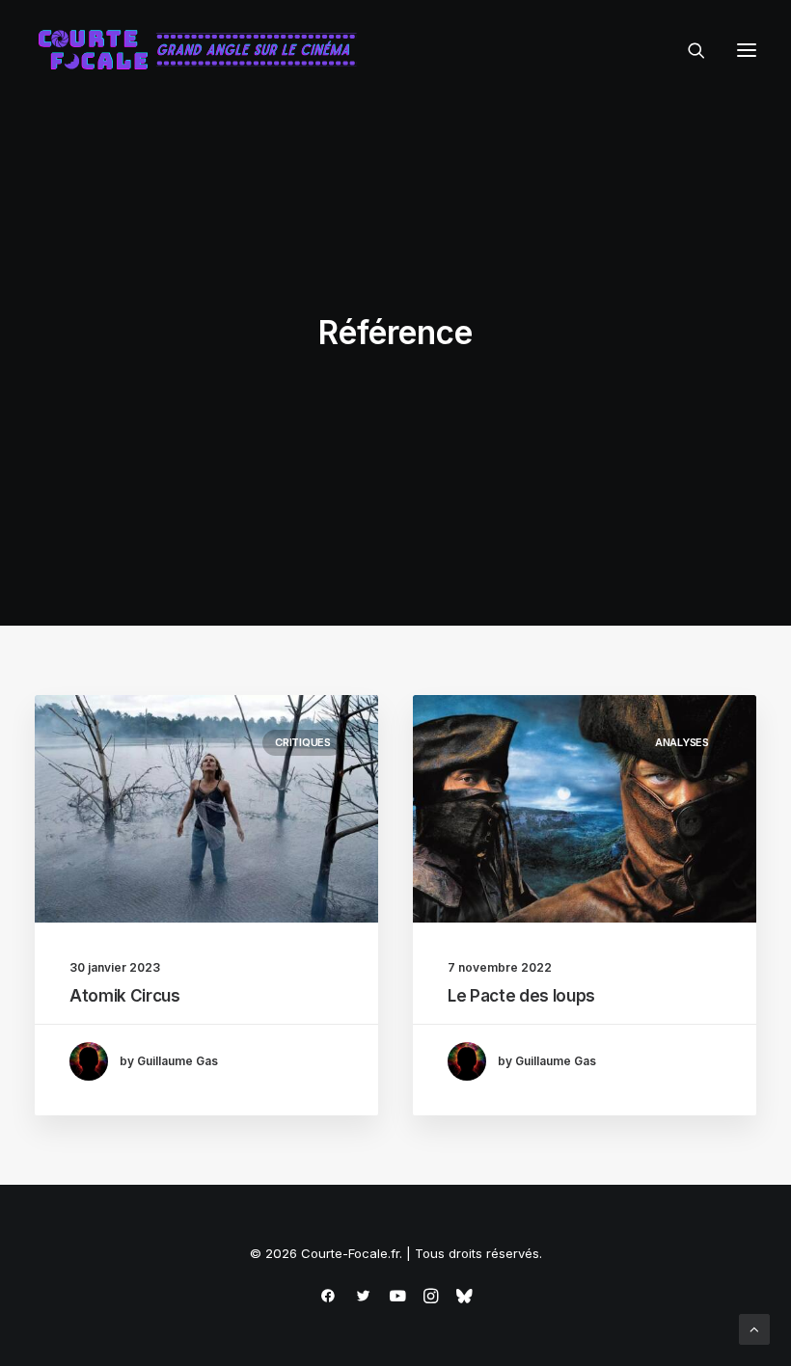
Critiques (303, 742)
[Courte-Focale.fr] (203, 50)
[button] (746, 50)
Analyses (682, 742)
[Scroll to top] (754, 1328)
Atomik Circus (124, 995)
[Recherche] (687, 50)
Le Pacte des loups (521, 995)
